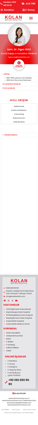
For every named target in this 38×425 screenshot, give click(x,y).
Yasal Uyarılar (16, 409)
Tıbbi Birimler (19, 122)
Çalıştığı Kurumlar (12, 84)
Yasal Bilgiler (5, 409)
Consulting (19, 114)
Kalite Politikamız (19, 110)
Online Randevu (10, 135)
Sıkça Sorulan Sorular (29, 409)
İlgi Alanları (9, 88)
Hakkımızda (19, 106)
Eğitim (6, 74)
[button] (31, 18)
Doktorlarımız (19, 118)
